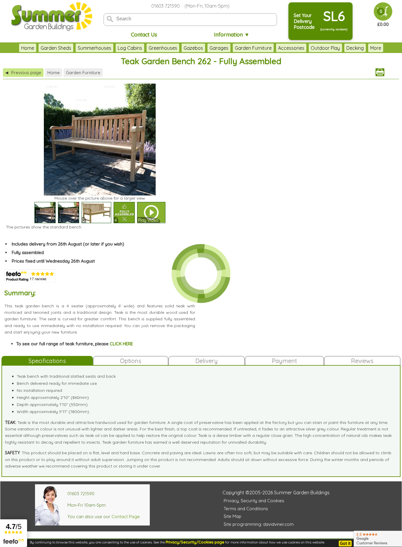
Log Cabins (130, 48)
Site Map (232, 516)
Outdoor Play (325, 48)
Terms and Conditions (246, 508)
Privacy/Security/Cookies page (195, 542)
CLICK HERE (121, 344)
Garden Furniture (253, 48)
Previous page (23, 72)
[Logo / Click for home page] (51, 16)
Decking (355, 48)
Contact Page (126, 516)
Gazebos (193, 48)
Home (27, 48)
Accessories (291, 48)
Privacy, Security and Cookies (254, 500)
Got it (345, 543)
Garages (219, 48)
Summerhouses (94, 48)
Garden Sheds (56, 48)
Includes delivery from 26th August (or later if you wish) (68, 244)
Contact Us (144, 34)
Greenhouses (163, 48)
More (375, 48)
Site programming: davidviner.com (259, 524)
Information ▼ (232, 34)
